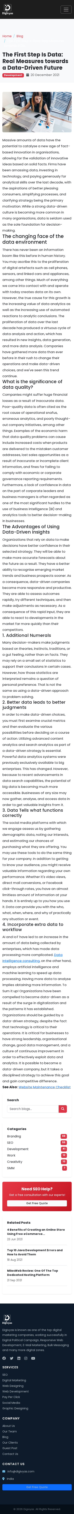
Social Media (11, 1403)
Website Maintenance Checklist (45, 1087)
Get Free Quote (37, 1203)
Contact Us (10, 1454)
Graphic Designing (15, 1408)
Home (7, 36)
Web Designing (12, 1386)
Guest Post (9, 1448)
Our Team (9, 1431)
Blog (19, 36)
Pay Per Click (11, 1397)
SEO (5, 1375)
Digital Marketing (14, 1380)
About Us (8, 1426)
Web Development (15, 1391)
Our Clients (10, 1443)
